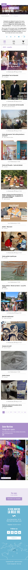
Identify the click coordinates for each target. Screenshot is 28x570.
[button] (25, 11)
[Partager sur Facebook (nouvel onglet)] (6, 37)
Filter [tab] (23, 43)
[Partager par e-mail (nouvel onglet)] (18, 37)
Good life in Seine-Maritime (14, 2)
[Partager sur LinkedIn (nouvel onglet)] (10, 37)
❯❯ (25, 412)
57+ (11, 412)
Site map (19, 563)
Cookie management (11, 563)
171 (19, 412)
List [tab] (5, 43)
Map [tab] (14, 43)
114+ (15, 412)
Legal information (18, 561)
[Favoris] (22, 11)
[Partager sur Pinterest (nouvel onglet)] (14, 37)
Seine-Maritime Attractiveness (4, 2)
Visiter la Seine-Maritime (23, 2)
